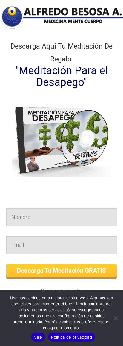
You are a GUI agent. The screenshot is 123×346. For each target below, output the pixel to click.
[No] (116, 318)
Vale (38, 337)
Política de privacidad (71, 337)
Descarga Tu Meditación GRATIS (61, 270)
